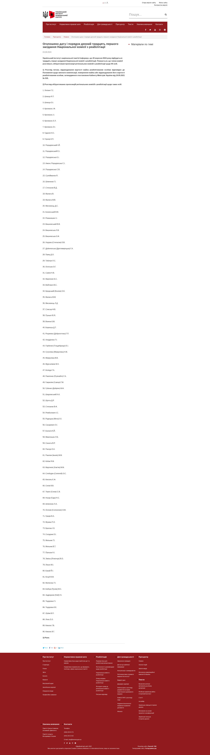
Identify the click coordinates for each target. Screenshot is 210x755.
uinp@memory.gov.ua (74, 739)
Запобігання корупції (49, 687)
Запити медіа (143, 668)
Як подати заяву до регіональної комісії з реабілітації (102, 688)
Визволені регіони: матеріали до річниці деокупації (145, 686)
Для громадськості (104, 24)
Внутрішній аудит (48, 683)
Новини (66, 37)
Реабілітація (89, 24)
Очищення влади (48, 691)
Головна (47, 37)
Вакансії (45, 680)
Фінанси (119, 711)
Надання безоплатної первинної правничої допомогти (124, 706)
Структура (46, 665)
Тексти (130, 24)
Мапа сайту (163, 2)
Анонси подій (143, 665)
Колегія (45, 676)
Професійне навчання (49, 695)
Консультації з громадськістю (126, 670)
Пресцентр (120, 24)
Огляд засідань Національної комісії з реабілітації (103, 680)
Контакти (159, 24)
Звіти (44, 672)
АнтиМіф (141, 701)
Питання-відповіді (101, 694)
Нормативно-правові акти (70, 24)
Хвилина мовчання (144, 24)
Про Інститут (51, 24)
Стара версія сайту (149, 2)
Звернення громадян (123, 661)
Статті (141, 697)
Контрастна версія (160, 5)
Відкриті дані (121, 680)
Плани (45, 668)
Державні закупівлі (123, 684)
